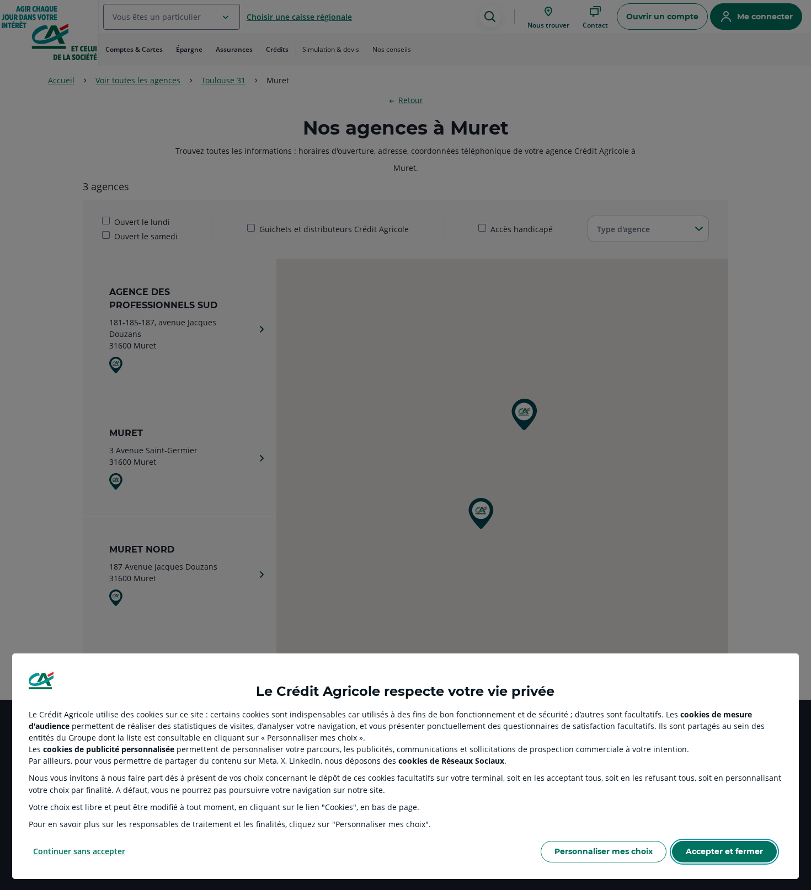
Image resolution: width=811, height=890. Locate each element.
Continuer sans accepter (79, 851)
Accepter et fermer (724, 851)
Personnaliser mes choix (603, 851)
